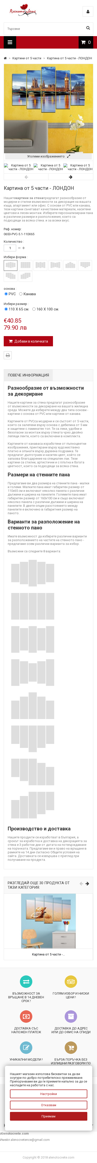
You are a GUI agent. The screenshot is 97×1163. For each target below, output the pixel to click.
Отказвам (48, 1105)
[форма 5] (70, 265)
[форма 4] (55, 265)
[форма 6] (85, 265)
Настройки (48, 1094)
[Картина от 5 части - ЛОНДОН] (19, 169)
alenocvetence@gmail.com (30, 1140)
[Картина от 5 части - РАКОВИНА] (48, 895)
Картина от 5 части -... (48, 954)
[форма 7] (10, 276)
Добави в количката (31, 341)
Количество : (14, 241)
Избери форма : (16, 257)
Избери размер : (16, 304)
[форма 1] (10, 265)
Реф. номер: (13, 229)
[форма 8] (25, 276)
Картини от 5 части (27, 58)
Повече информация (28, 375)
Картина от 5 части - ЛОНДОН (69, 58)
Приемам (48, 1116)
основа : (10, 289)
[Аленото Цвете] (23, 15)
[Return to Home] (5, 58)
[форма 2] (25, 265)
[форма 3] (40, 265)
